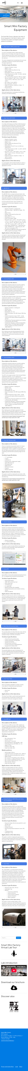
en (18, 2)
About (20, 1066)
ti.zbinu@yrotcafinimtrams (7, 1040)
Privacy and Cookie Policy (7, 1066)
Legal (16, 1066)
